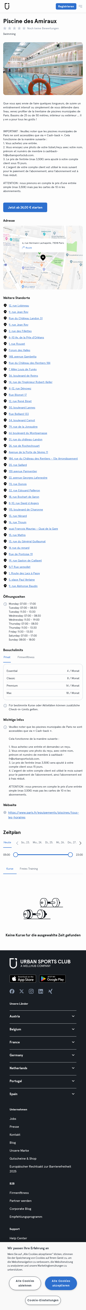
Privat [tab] (7, 657)
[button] (43, 1016)
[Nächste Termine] (80, 843)
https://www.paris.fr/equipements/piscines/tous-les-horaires (43, 814)
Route (29, 247)
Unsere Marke (19, 1150)
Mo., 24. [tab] (37, 842)
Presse (14, 1127)
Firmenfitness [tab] (26, 657)
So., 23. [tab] (25, 842)
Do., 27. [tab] (72, 842)
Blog (13, 1142)
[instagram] (31, 991)
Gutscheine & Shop (23, 1158)
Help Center (18, 1238)
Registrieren (66, 6)
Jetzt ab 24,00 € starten (25, 207)
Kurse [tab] (9, 868)
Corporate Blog (20, 1209)
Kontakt (15, 1135)
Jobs (13, 1119)
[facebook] (12, 991)
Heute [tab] (7, 842)
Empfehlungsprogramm (26, 1217)
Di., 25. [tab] (49, 842)
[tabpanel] (43, 908)
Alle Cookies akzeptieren (61, 1283)
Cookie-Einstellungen (42, 1300)
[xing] (50, 991)
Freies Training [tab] (29, 868)
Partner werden (21, 1201)
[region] (43, 1276)
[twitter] (21, 991)
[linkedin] (40, 991)
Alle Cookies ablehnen (25, 1283)
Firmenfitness (19, 1193)
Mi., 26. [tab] (60, 842)
